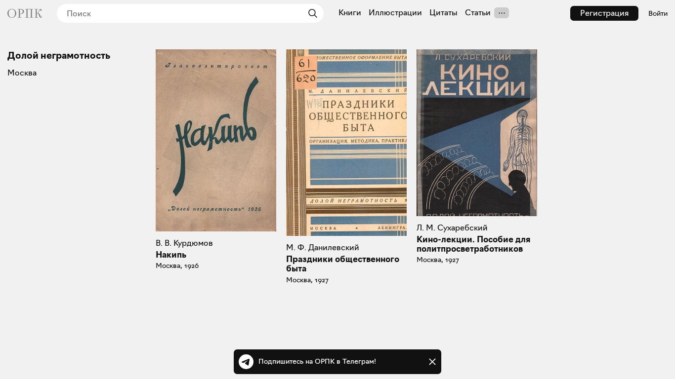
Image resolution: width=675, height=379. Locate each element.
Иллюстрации (395, 13)
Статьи (478, 13)
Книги (349, 13)
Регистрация (604, 13)
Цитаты (443, 13)
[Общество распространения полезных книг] (24, 13)
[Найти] (310, 13)
